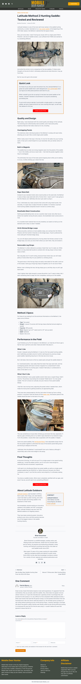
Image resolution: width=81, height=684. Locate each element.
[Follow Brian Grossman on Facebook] (36, 562)
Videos (61, 8)
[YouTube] (5, 3)
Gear (29, 8)
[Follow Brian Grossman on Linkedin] (44, 562)
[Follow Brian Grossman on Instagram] (42, 562)
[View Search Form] (12, 4)
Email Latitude (51, 503)
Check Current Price (40, 110)
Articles (20, 8)
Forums (52, 8)
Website (53, 642)
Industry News (40, 8)
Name (18, 642)
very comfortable (52, 88)
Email (35, 642)
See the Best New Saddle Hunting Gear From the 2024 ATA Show (26, 572)
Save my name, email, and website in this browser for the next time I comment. (37, 646)
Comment (18, 620)
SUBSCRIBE (74, 3)
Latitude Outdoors (22, 494)
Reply (63, 585)
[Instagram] (3, 3)
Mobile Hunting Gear (22, 12)
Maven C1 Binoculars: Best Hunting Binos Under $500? (54, 572)
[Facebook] (8, 3)
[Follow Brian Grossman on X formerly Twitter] (39, 562)
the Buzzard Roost (39, 441)
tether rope (46, 394)
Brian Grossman (22, 23)
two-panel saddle (44, 29)
